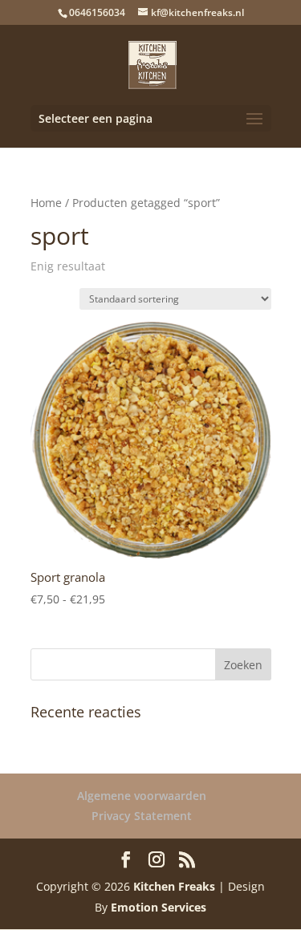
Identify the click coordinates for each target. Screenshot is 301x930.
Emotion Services (158, 907)
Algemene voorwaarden (141, 795)
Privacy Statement (142, 815)
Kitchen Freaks (174, 886)
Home (46, 202)
